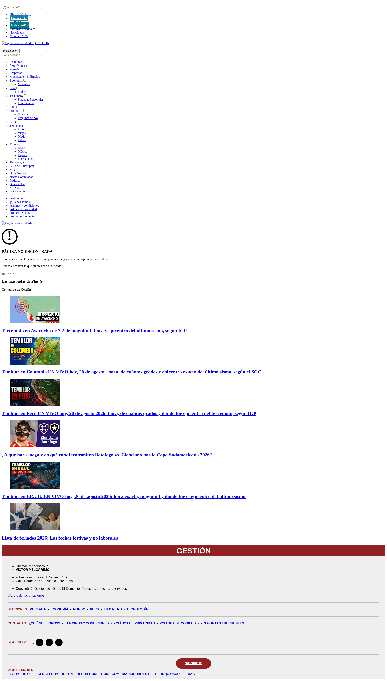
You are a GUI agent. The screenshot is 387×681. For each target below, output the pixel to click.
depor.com (87, 674)
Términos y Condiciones (87, 623)
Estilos (22, 140)
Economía (16, 80)
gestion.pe (16, 198)
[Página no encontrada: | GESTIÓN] (25, 43)
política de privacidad (23, 209)
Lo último (16, 62)
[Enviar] (40, 8)
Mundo (14, 144)
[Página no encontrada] (17, 223)
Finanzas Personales (22, 29)
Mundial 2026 (19, 36)
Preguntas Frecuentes (222, 623)
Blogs (13, 121)
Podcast (15, 180)
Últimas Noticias (20, 14)
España (22, 155)
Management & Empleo (25, 76)
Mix (12, 169)
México (22, 151)
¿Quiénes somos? (44, 623)
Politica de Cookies (178, 623)
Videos (14, 187)
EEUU (22, 148)
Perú (13, 88)
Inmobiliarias (26, 103)
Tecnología (17, 162)
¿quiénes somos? (20, 202)
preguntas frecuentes (23, 216)
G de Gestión (19, 25)
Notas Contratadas (21, 177)
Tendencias (17, 125)
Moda (21, 136)
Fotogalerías (17, 191)
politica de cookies (21, 212)
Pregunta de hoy (28, 118)
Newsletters (17, 32)
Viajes (22, 133)
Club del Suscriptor (22, 166)
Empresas (16, 21)
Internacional (26, 158)
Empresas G (19, 18)
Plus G (14, 106)
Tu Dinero (16, 96)
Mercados (24, 84)
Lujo (21, 129)
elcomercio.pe (21, 674)
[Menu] (3, 4)
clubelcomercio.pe (55, 674)
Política (22, 92)
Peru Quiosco (18, 65)
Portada (14, 69)
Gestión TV (17, 184)
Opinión (15, 110)
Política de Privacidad (134, 623)
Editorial (23, 114)
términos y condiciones (24, 205)
